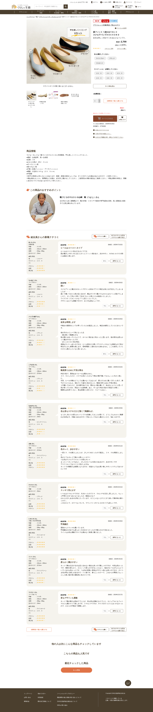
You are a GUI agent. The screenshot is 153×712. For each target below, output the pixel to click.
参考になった (117, 261)
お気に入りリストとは (102, 130)
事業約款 (26, 701)
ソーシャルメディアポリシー (66, 693)
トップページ (31, 17)
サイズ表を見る (110, 86)
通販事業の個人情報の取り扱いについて (69, 697)
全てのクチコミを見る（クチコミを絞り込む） (118, 236)
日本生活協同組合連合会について (67, 701)
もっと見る (76, 670)
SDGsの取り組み (62, 705)
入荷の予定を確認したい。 (103, 133)
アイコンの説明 (121, 28)
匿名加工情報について (44, 701)
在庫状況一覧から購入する (115, 101)
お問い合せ (27, 697)
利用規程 (40, 697)
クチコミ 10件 (109, 48)
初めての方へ (42, 693)
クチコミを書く (121, 48)
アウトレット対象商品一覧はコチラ (106, 25)
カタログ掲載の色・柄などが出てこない (109, 137)
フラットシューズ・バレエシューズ (50, 17)
